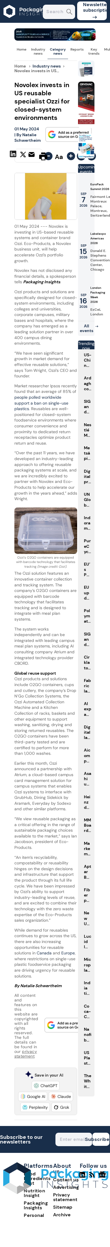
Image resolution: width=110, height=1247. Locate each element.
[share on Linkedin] (14, 155)
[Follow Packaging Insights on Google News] (103, 1177)
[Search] (69, 12)
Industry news (38, 51)
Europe (68, 953)
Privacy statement (65, 1197)
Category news (58, 51)
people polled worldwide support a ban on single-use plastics (41, 403)
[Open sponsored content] (55, 39)
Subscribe (100, 1139)
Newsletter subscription (95, 7)
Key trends (93, 51)
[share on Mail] (32, 156)
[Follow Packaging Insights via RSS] (92, 1177)
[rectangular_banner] (86, 157)
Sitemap (62, 1207)
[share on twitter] (23, 156)
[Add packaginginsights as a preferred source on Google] (68, 134)
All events (86, 328)
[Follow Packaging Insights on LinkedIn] (82, 1177)
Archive (62, 1214)
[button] (46, 1085)
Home (21, 49)
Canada (43, 953)
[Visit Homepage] (26, 21)
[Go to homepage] (55, 1192)
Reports (77, 49)
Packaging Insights (36, 1205)
